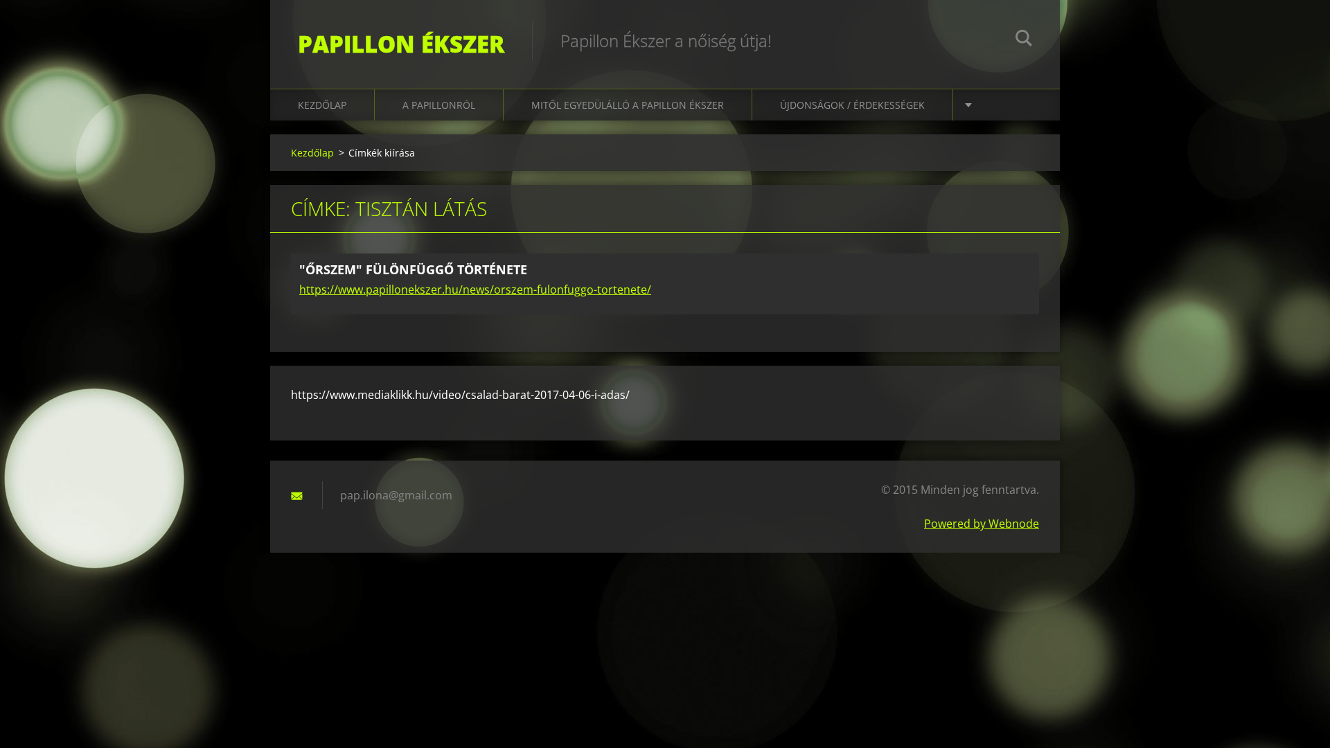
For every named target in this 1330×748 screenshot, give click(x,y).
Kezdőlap (322, 105)
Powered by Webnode (981, 523)
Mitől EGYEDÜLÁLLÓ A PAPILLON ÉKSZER (627, 105)
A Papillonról (438, 105)
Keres (1024, 40)
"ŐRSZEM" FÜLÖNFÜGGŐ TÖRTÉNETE (413, 269)
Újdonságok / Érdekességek (852, 105)
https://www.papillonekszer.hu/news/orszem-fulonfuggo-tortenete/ (475, 289)
